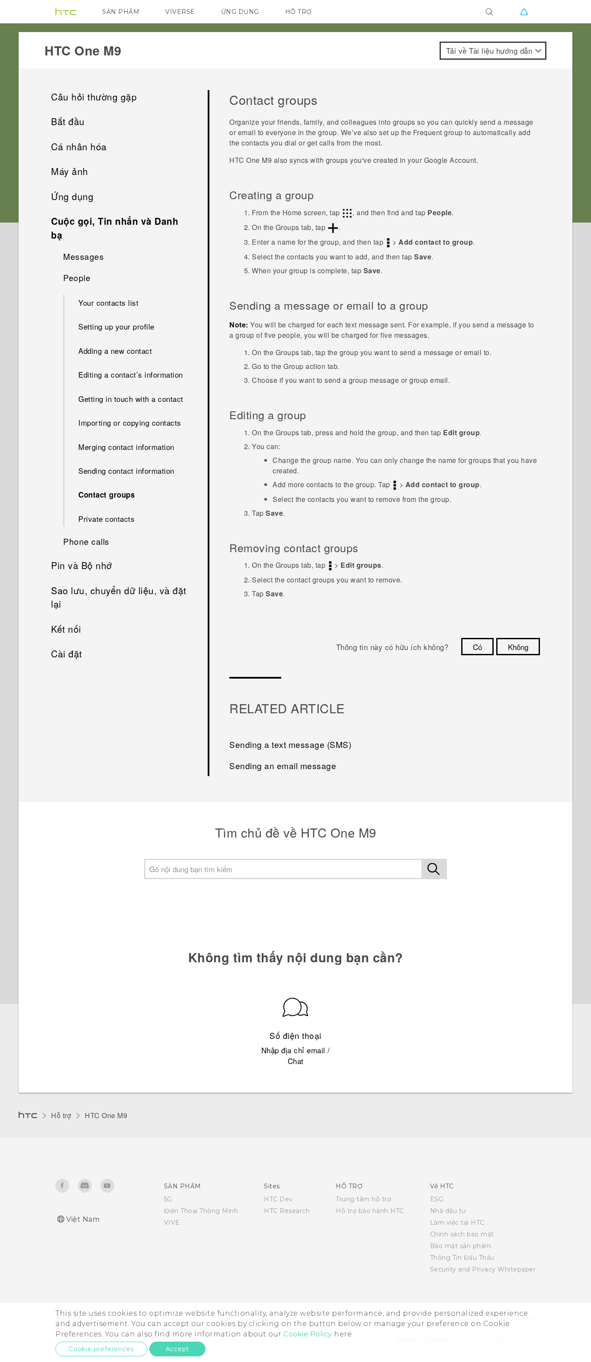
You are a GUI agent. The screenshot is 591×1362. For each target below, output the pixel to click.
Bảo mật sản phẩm (460, 1246)
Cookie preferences (101, 1349)
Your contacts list (108, 302)
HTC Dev (278, 1199)
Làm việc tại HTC (457, 1222)
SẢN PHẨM (120, 12)
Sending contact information (126, 470)
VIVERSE (180, 12)
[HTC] (65, 11)
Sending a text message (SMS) (290, 744)
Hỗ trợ (61, 1115)
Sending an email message (282, 765)
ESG (437, 1199)
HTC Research (287, 1211)
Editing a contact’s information (130, 374)
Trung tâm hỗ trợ (363, 1199)
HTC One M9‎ (106, 1115)
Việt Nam (83, 1219)
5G (168, 1199)
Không (518, 646)
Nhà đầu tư (448, 1211)
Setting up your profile (116, 326)
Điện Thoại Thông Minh (201, 1211)
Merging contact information (126, 446)
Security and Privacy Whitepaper (483, 1269)
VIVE (172, 1222)
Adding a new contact (115, 350)
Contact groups (106, 494)
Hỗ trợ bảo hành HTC (370, 1211)
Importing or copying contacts (129, 422)
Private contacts (106, 518)
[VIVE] (524, 11)
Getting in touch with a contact (130, 398)
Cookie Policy (307, 1334)
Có (477, 646)
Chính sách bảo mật (462, 1234)
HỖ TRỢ (298, 12)
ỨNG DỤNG (240, 12)
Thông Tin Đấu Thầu (462, 1258)
